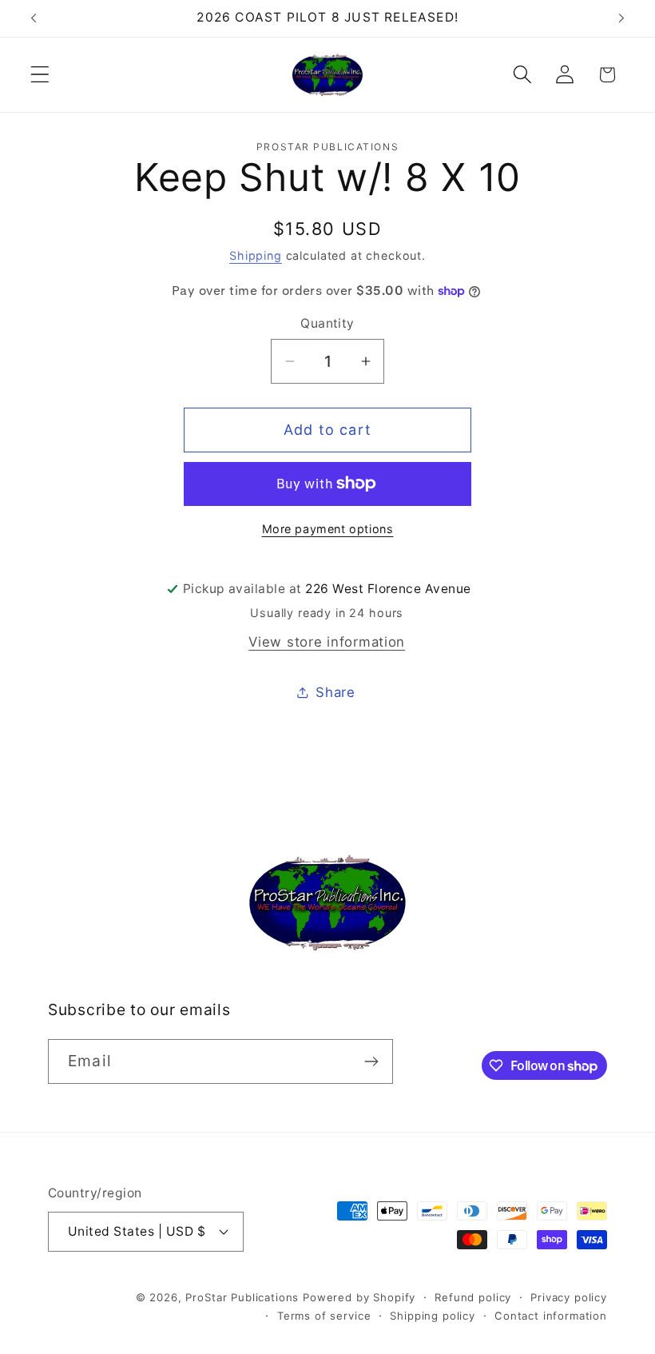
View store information (326, 642)
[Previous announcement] (33, 18)
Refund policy (473, 1297)
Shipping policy (432, 1315)
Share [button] (335, 692)
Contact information (550, 1315)
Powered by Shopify (359, 1297)
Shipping (255, 255)
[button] (40, 75)
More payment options (328, 529)
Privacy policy (568, 1297)
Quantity (327, 323)
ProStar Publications (242, 1297)
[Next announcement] (621, 18)
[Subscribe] (371, 1061)
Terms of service (324, 1315)
